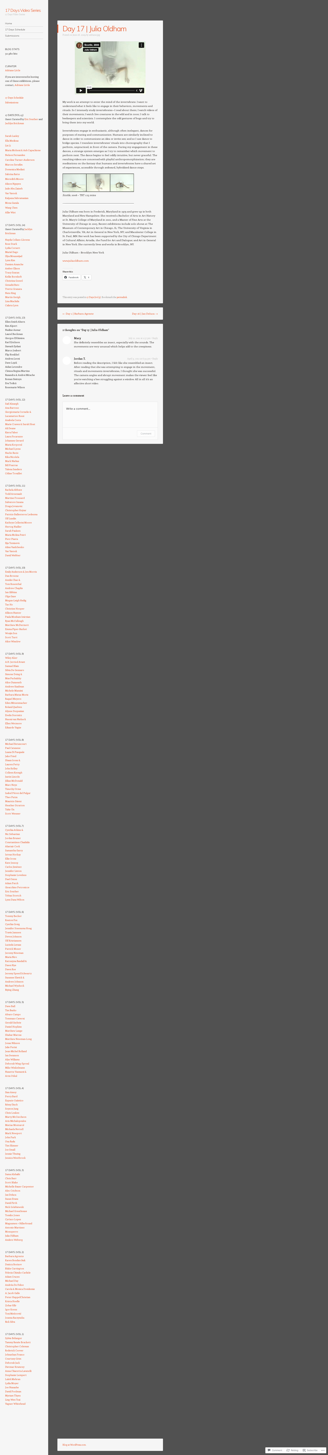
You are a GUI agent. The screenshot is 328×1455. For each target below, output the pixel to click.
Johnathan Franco (14, 1354)
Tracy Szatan (12, 272)
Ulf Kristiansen (13, 940)
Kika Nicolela (12, 457)
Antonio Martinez (14, 1227)
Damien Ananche (14, 264)
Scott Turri (11, 637)
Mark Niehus (12, 461)
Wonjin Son (11, 633)
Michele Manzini (14, 690)
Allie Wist (10, 212)
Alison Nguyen (13, 183)
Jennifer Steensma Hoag (18, 928)
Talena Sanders (13, 469)
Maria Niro (11, 957)
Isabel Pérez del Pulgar (18, 793)
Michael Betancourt (16, 743)
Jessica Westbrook (15, 1157)
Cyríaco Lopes (13, 1219)
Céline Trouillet (13, 473)
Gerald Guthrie (13, 1022)
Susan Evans (11, 1198)
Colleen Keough (13, 772)
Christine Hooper (14, 608)
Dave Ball (10, 1006)
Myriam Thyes (13, 1395)
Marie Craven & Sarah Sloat (20, 424)
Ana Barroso (12, 407)
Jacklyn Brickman (14, 123)
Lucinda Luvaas (13, 944)
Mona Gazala (12, 202)
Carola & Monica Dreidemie (20, 1289)
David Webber (12, 555)
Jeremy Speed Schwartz (18, 973)
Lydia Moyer (12, 1383)
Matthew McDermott (17, 625)
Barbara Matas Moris (16, 694)
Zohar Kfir (10, 1305)
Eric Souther (31, 119)
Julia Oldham (11, 1235)
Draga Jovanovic (14, 506)
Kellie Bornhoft (13, 276)
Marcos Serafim (14, 164)
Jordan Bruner (13, 838)
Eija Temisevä (12, 543)
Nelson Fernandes (15, 155)
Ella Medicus (12, 140)
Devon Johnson (13, 936)
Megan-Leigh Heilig (15, 600)
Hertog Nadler (13, 526)
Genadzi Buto (12, 284)
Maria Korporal (13, 444)
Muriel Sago (11, 252)
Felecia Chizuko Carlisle (18, 1272)
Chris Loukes (12, 1112)
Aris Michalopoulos (15, 1121)
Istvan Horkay (13, 854)
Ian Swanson (12, 1055)
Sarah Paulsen (12, 530)
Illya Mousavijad (13, 256)
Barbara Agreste (14, 1256)
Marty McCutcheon (15, 1116)
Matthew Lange (13, 1030)
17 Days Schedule (15, 29)
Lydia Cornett (12, 248)
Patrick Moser (13, 948)
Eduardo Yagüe (13, 727)
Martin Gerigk (12, 297)
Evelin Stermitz (13, 715)
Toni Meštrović (13, 1313)
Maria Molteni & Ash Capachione (23, 150)
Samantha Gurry (14, 850)
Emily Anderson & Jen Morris (21, 571)
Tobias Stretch (13, 895)
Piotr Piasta (11, 539)
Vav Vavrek (11, 193)
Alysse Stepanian (14, 711)
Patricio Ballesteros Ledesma (21, 514)
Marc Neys (11, 784)
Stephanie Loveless (15, 875)
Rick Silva (10, 1321)
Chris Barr (11, 1178)
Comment (146, 433)
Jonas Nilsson (12, 1043)
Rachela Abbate (13, 489)
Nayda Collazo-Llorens (17, 239)
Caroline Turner (14, 159)
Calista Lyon (11, 305)
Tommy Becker (13, 916)
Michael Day (11, 1280)
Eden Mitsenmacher (16, 702)
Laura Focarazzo (14, 436)
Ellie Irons (10, 858)
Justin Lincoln (12, 776)
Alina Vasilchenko (14, 547)
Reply (155, 338)
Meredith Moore (14, 179)
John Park (10, 1137)
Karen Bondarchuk (15, 1260)
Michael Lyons (13, 448)
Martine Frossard (15, 498)
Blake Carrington (14, 1268)
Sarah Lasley (12, 135)
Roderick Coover (14, 1350)
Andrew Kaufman (14, 686)
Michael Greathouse (16, 1211)
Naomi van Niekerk (15, 719)
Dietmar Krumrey (14, 1366)
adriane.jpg (94, 34)
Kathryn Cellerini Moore (18, 522)
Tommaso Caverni (15, 1018)
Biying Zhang (12, 989)
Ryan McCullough (14, 620)
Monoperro (11, 1231)
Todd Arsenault (13, 493)
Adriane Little (13, 70)
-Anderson (29, 159)
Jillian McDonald (14, 780)
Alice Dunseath (13, 682)
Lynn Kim (10, 260)
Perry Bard (11, 1096)
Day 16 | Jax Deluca (145, 313)
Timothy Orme (13, 789)
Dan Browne (12, 575)
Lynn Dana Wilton (14, 899)
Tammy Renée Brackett (18, 1342)
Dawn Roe (10, 969)
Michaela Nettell (14, 1129)
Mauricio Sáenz (13, 801)
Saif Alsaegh (11, 403)
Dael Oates (11, 879)
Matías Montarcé (14, 1125)
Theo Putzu (11, 797)
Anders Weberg (14, 1239)
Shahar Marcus (13, 1034)
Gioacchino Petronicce (17, 887)
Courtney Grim (13, 1358)
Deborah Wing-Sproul (17, 1063)
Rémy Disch (11, 1104)
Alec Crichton (12, 1190)
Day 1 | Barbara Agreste (78, 313)
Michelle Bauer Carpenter (19, 1186)
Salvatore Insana (14, 502)
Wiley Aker (11, 657)
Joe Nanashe (12, 1387)
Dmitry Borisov (13, 1264)
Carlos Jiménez (13, 866)
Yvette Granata (13, 288)
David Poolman (13, 1391)
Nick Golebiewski (14, 1207)
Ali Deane (10, 428)
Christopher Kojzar (15, 510)
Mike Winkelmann (15, 1067)
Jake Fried (10, 756)
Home (8, 23)
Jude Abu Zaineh (14, 188)
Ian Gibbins (11, 592)
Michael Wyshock (14, 985)
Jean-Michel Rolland (16, 1051)
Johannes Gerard (14, 440)
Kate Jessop (11, 862)
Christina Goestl (14, 280)
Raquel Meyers (13, 698)
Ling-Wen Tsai (12, 1399)
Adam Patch (11, 883)
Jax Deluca (10, 1194)
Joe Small (10, 1149)
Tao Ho (9, 604)
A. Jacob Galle (12, 1293)
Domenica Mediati (15, 169)
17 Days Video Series (23, 10)
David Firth (11, 1202)
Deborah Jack (12, 1362)
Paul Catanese (12, 748)
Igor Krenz (11, 1309)
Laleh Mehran (12, 1379)
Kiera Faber (11, 432)
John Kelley (11, 768)
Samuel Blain (12, 666)
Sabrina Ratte (12, 174)
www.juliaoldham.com (76, 260)
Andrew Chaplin (14, 588)
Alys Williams (12, 1059)
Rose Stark (11, 243)
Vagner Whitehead (15, 1403)
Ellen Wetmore (13, 723)
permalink (122, 297)
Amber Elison (12, 268)
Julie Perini (11, 1047)
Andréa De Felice (14, 1284)
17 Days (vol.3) (94, 297)
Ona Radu (10, 1141)
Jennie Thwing (12, 1153)
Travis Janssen (13, 932)
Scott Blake (11, 1182)
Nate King (10, 293)
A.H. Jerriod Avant (15, 661)
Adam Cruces (12, 1276)
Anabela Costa (13, 420)
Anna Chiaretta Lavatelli (18, 1371)
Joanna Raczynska (14, 1317)
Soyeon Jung (11, 1108)
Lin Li (8, 145)
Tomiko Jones (12, 1215)
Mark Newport (13, 1133)
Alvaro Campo (13, 1014)
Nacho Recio (11, 452)
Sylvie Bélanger (13, 1338)
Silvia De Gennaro (14, 670)
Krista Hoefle (12, 1301)
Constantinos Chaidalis (17, 842)
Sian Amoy (10, 1092)
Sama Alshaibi (12, 1174)
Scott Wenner (12, 813)
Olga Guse (10, 596)
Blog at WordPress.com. (74, 1444)
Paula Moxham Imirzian (17, 616)
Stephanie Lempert (16, 1375)
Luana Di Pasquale (14, 752)
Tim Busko (10, 1010)
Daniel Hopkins (13, 1026)
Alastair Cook (12, 846)
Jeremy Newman (14, 952)
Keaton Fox (11, 920)
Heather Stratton (15, 805)
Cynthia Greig (12, 924)
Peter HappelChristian (17, 1297)
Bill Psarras (11, 465)
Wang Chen (11, 207)
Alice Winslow (12, 641)
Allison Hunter (13, 612)
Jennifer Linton (13, 870)
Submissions (12, 35)
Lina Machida (12, 301)
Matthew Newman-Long (18, 1039)
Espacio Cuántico (14, 1100)
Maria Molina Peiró (15, 534)
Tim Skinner (11, 1145)
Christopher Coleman (17, 1346)
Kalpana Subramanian (16, 198)
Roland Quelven (13, 707)
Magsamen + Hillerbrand (18, 1223)
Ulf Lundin (10, 518)
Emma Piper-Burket (16, 629)
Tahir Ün (9, 809)
